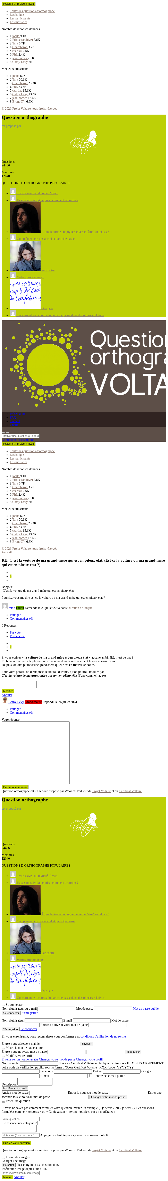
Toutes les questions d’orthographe (32, 11)
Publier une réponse (15, 787)
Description (9, 1084)
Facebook (46, 1071)
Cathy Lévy (20, 62)
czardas (17, 50)
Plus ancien (17, 636)
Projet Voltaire (101, 791)
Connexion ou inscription (18, 439)
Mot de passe (85, 1008)
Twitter (97, 1071)
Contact (15, 421)
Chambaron (20, 47)
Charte (14, 425)
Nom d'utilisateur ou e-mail (19, 1008)
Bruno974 (19, 101)
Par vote (15, 632)
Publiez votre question (16, 1143)
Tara (15, 43)
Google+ (147, 1071)
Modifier (8, 691)
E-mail (68, 1020)
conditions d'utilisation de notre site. (104, 1036)
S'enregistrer (29, 1013)
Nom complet (10, 1063)
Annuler (7, 695)
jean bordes (20, 58)
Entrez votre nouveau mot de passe (24, 1051)
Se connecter (28, 1029)
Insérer (7, 1177)
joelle (16, 36)
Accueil (7, 552)
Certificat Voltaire (130, 791)
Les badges (17, 14)
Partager (15, 615)
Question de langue (79, 608)
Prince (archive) (23, 39)
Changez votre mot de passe (57, 1059)
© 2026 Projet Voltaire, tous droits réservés (29, 108)
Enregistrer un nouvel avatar (20, 1059)
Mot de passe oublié (146, 1008)
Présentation (18, 413)
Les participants (20, 18)
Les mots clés (18, 22)
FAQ (13, 417)
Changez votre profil (89, 1059)
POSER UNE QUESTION (18, 3)
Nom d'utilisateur (13, 1020)
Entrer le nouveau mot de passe (88, 1092)
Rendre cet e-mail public (109, 1075)
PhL (15, 54)
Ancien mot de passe (15, 1092)
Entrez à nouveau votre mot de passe (64, 1024)
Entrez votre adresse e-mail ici (21, 1043)
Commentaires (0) (21, 618)
